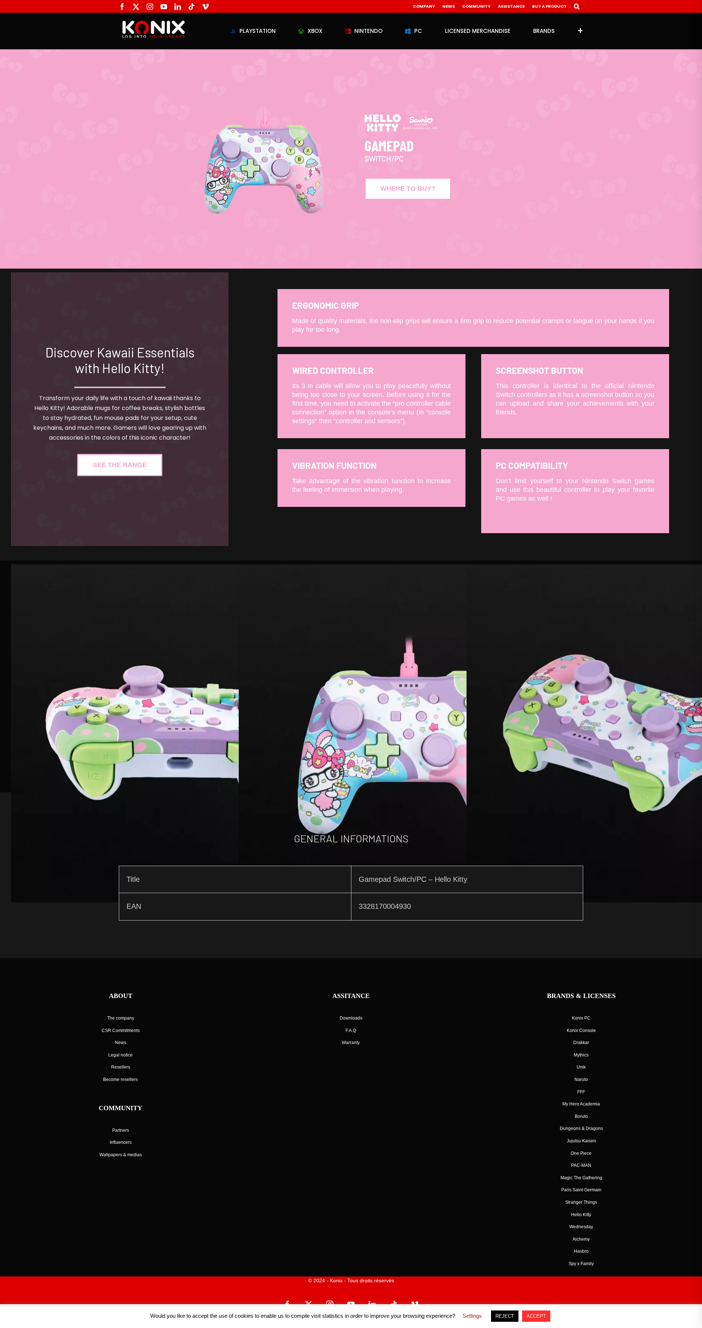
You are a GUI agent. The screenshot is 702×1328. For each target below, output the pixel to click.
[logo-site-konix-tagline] (153, 24)
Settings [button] (472, 1316)
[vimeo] (205, 6)
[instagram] (150, 6)
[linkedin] (177, 6)
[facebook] (122, 6)
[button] (576, 6)
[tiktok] (191, 6)
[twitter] (136, 6)
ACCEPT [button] (536, 1316)
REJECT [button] (504, 1316)
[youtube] (164, 6)
